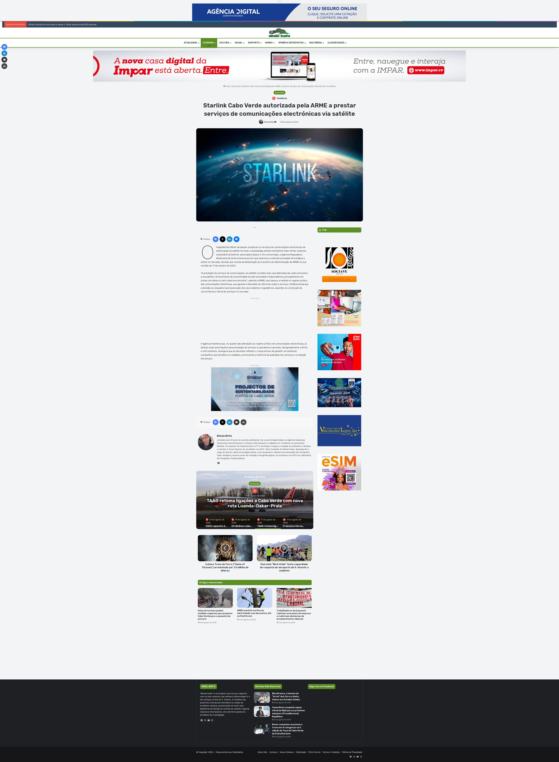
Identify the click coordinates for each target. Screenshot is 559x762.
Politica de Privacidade (352, 752)
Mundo (269, 42)
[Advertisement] (255, 320)
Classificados (336, 42)
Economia (208, 42)
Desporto (254, 42)
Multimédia (315, 42)
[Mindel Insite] (279, 33)
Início (227, 86)
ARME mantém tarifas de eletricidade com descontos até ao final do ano (254, 613)
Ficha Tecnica (314, 752)
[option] (254, 500)
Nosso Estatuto (287, 752)
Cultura (224, 42)
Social (238, 42)
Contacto (273, 752)
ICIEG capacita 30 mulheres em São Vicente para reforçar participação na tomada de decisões (255, 506)
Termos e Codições (331, 752)
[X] (205, 720)
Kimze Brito (269, 122)
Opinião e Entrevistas (291, 42)
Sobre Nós (262, 752)
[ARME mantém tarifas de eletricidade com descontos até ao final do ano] (254, 598)
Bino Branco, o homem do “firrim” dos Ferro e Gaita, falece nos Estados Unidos (286, 696)
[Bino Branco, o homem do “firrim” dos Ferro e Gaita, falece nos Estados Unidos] (262, 697)
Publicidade (301, 752)
